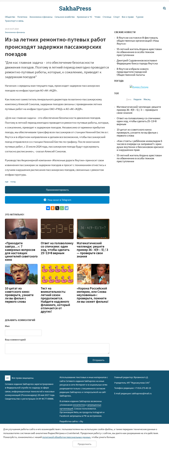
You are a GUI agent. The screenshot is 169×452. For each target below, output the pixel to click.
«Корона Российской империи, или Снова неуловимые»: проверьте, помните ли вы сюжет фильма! (92, 294)
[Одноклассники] (53, 208)
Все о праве (128, 17)
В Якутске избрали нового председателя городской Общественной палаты (133, 72)
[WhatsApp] (62, 208)
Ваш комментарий (15, 339)
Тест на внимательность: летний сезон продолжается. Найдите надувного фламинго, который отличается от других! (55, 299)
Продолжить (84, 444)
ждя (6, 181)
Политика (22, 17)
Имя (7, 326)
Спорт (116, 17)
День (128, 99)
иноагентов (79, 404)
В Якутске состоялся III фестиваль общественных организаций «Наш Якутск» (138, 40)
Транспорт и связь (14, 20)
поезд (13, 181)
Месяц (147, 99)
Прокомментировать (57, 189)
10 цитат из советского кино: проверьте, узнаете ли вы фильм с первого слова (19, 294)
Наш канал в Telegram (59, 199)
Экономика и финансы (40, 17)
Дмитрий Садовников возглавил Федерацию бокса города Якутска (137, 62)
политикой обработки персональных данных (66, 437)
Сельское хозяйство (65, 17)
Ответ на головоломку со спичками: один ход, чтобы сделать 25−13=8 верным (57, 248)
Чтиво (97, 17)
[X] (57, 208)
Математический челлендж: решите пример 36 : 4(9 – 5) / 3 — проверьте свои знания (92, 249)
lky (80, 421)
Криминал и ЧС (84, 17)
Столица (107, 17)
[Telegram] (66, 208)
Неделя (137, 99)
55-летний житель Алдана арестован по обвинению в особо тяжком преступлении (139, 52)
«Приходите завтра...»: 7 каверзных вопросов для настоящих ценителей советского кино (21, 251)
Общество (10, 17)
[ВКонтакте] (48, 208)
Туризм (139, 17)
